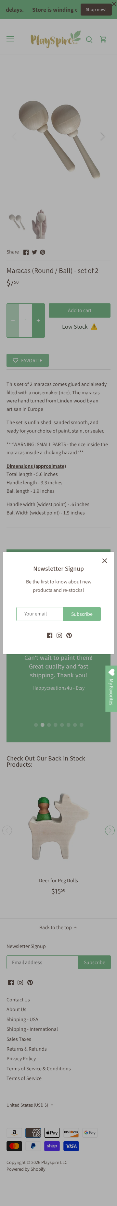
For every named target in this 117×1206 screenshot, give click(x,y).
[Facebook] (49, 634)
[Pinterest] (69, 634)
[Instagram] (59, 634)
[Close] (105, 561)
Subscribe (82, 614)
